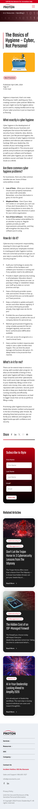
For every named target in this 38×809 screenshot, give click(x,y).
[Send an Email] (23, 435)
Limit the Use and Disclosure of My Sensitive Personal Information (16, 796)
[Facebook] (11, 435)
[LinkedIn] (15, 435)
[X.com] (19, 435)
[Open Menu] (33, 6)
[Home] (9, 6)
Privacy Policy (8, 791)
